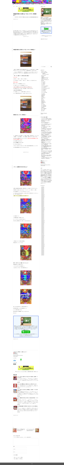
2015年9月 (42, 247)
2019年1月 (42, 219)
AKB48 (43, 73)
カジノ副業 (42, 82)
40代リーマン (36, 371)
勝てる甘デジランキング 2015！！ (45, 120)
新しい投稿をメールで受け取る (18, 458)
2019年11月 (42, 208)
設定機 (42, 107)
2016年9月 (42, 236)
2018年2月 (42, 231)
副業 (42, 179)
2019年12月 (42, 207)
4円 (50, 170)
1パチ (45, 169)
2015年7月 (42, 249)
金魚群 (32, 371)
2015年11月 (42, 245)
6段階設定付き (48, 171)
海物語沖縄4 (29, 371)
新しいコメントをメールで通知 (18, 457)
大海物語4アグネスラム (46, 180)
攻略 (49, 180)
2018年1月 (42, 232)
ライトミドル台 (43, 92)
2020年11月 (42, 195)
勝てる (43, 179)
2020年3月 (42, 204)
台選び (42, 180)
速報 (48, 181)
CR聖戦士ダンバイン (44, 78)
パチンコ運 (42, 90)
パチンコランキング (15, 354)
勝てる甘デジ (45, 179)
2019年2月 (42, 218)
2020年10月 (42, 196)
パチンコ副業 (47, 177)
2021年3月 (42, 191)
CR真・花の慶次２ (44, 174)
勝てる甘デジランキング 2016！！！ (46, 130)
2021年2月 (42, 192)
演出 (43, 181)
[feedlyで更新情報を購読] (48, 1)
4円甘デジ (45, 171)
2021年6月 (42, 189)
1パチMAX (47, 169)
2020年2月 (42, 205)
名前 (14, 446)
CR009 (42, 76)
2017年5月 (42, 233)
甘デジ (42, 104)
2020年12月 (42, 194)
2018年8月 (42, 224)
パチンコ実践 (43, 89)
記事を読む (18, 382)
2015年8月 (42, 248)
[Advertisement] (18, 24)
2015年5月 (42, 251)
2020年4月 (42, 203)
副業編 (42, 95)
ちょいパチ (42, 81)
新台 (50, 180)
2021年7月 (42, 188)
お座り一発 (47, 174)
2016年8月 (42, 237)
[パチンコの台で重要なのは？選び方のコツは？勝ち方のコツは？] (15, 385)
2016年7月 (42, 238)
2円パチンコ (43, 75)
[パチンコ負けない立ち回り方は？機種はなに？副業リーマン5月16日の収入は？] (15, 391)
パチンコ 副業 (42, 177)
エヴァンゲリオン (44, 74)
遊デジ (42, 110)
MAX (42, 80)
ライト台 (42, 93)
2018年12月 (42, 220)
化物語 (42, 96)
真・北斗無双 (43, 105)
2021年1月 (42, 193)
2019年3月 (42, 217)
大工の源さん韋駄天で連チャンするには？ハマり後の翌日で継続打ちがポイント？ (46, 146)
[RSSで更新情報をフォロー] (50, 1)
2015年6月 (42, 250)
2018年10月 (42, 222)
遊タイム (42, 109)
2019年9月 (42, 210)
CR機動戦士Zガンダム (44, 77)
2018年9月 (42, 223)
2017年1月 (42, 234)
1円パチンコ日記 (43, 72)
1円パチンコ (44, 170)
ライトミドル (43, 91)
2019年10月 (42, 209)
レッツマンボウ (22, 371)
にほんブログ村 (15, 356)
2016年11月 (42, 235)
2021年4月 (42, 190)
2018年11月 (42, 221)
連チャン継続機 (43, 108)
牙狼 (41, 103)
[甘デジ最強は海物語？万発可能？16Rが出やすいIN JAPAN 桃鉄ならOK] (15, 408)
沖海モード (25, 371)
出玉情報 (42, 94)
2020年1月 (42, 206)
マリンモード (18, 371)
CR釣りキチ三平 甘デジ (44, 79)
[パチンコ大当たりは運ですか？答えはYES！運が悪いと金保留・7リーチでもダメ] (15, 378)
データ (48, 176)
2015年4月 (42, 252)
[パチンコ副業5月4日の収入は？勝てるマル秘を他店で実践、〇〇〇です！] (15, 399)
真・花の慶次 (43, 106)
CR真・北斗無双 (47, 173)
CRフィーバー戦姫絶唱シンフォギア (45, 172)
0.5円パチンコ (43, 71)
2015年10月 (42, 246)
